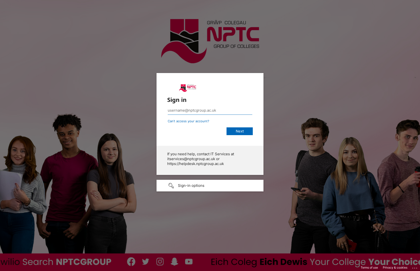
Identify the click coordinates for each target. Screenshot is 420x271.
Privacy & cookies (395, 267)
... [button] (415, 266)
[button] (210, 185)
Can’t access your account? (188, 121)
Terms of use (369, 267)
